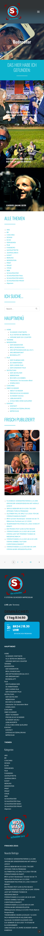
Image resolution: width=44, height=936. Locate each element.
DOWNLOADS (15, 383)
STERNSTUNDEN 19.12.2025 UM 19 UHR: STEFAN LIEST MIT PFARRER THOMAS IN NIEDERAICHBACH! (21, 534)
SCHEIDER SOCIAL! (17, 396)
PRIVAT (9, 265)
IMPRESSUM (14, 411)
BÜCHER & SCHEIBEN (18, 378)
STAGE (9, 268)
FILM (8, 245)
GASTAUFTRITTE (12, 250)
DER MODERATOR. (16, 345)
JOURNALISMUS (12, 253)
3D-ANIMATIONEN (16, 363)
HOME (9, 330)
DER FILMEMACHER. (17, 360)
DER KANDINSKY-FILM (18, 368)
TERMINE (10, 340)
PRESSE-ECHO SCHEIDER (19, 393)
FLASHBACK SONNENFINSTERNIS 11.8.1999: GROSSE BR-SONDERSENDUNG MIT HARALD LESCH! (23, 503)
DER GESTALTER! (16, 373)
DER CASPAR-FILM (16, 365)
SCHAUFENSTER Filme (15, 276)
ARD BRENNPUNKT (17, 352)
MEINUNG (10, 258)
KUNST (9, 255)
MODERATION (11, 260)
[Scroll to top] (39, 931)
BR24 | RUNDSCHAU (17, 347)
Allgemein (10, 283)
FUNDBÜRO (11, 248)
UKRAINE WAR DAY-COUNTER (20, 337)
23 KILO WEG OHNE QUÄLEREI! (21, 401)
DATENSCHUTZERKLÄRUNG (20, 408)
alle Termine (14, 605)
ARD (8, 230)
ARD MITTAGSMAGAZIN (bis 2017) (21, 350)
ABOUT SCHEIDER (16, 391)
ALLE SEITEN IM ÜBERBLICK (20, 335)
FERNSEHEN (11, 242)
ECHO (9, 240)
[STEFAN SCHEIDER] (13, 11)
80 (31, 562)
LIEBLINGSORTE (16, 398)
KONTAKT (10, 403)
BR (8, 232)
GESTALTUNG (11, 370)
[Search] (22, 309)
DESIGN (9, 237)
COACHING (11, 235)
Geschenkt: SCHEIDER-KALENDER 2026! (18, 920)
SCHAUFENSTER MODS (15, 278)
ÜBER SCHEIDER (13, 388)
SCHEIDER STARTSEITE (18, 332)
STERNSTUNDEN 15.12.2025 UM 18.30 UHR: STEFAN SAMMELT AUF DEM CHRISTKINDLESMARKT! (22, 541)
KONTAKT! (13, 406)
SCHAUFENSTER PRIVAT (15, 281)
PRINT (9, 263)
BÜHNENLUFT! (15, 355)
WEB (8, 270)
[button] (38, 12)
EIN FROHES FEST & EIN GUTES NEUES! (21, 529)
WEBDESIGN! (14, 375)
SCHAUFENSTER (13, 273)
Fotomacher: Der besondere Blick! (21, 380)
